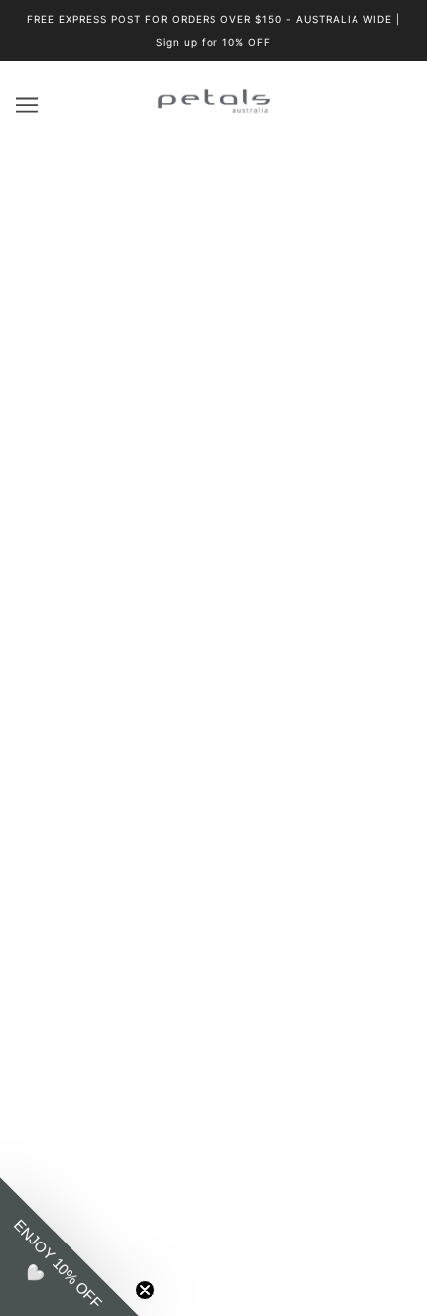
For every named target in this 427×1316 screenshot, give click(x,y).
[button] (69, 1246)
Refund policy (214, 948)
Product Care (213, 797)
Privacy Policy (214, 857)
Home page (225, 363)
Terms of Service (214, 918)
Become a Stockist (214, 705)
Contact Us (213, 675)
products (243, 384)
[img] (192, 571)
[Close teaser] (145, 1290)
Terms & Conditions (213, 887)
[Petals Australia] (214, 110)
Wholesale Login (214, 736)
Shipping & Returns (214, 826)
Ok (327, 1113)
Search (213, 766)
